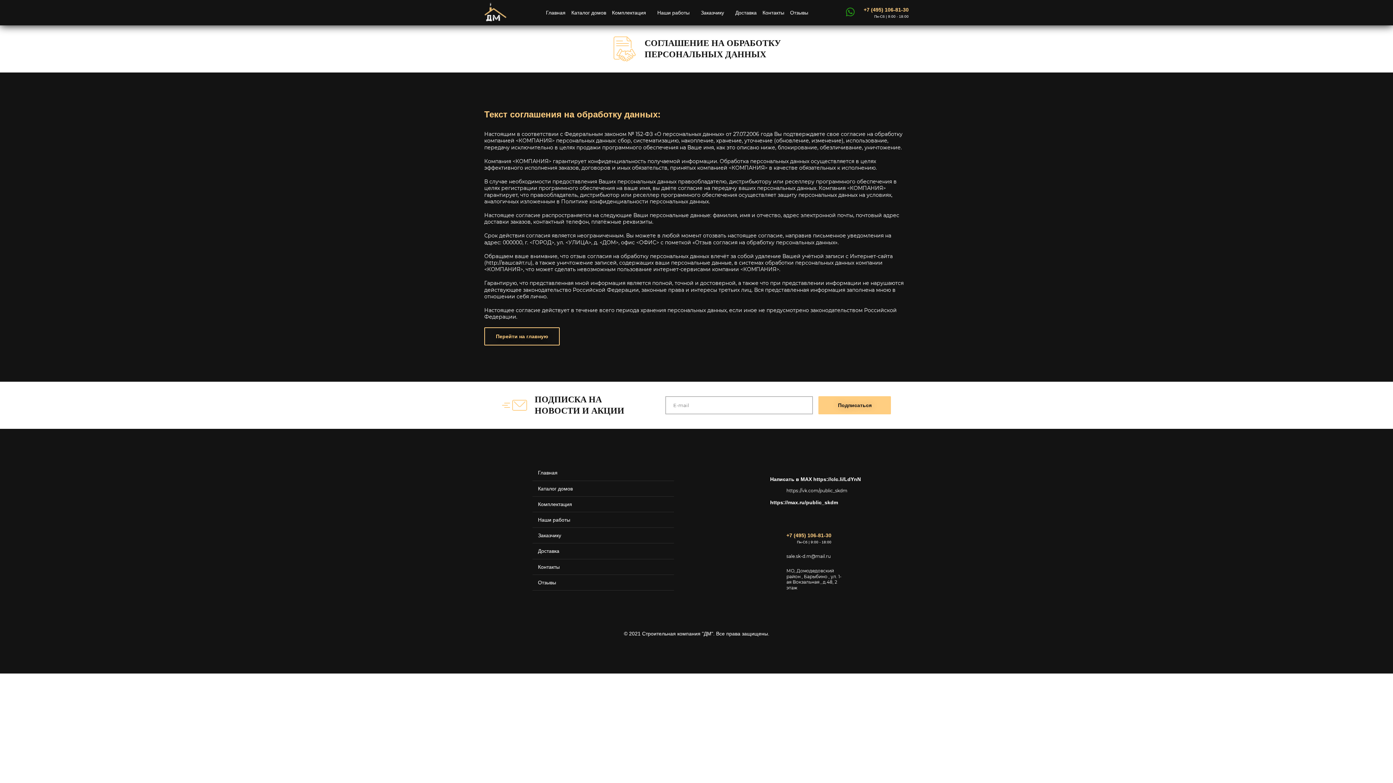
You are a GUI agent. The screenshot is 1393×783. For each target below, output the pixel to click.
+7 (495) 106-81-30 (886, 10)
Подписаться (855, 405)
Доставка (746, 13)
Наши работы (673, 13)
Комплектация (629, 13)
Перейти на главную (522, 336)
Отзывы (799, 13)
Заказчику (712, 13)
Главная (556, 13)
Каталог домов (588, 13)
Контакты (773, 13)
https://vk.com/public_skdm (815, 490)
